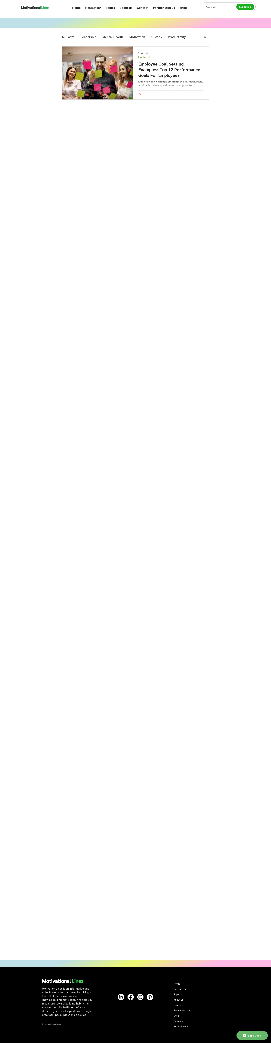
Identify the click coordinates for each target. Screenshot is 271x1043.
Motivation (137, 37)
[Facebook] (131, 997)
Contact (178, 1005)
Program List (181, 1021)
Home (177, 983)
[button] (110, 7)
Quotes (156, 37)
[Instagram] (140, 997)
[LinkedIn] (121, 997)
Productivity (177, 37)
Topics (177, 994)
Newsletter (180, 989)
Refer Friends (181, 1026)
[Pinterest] (150, 997)
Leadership (88, 37)
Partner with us (182, 1010)
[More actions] (203, 53)
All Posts (68, 37)
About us (178, 999)
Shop (176, 1015)
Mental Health (113, 37)
